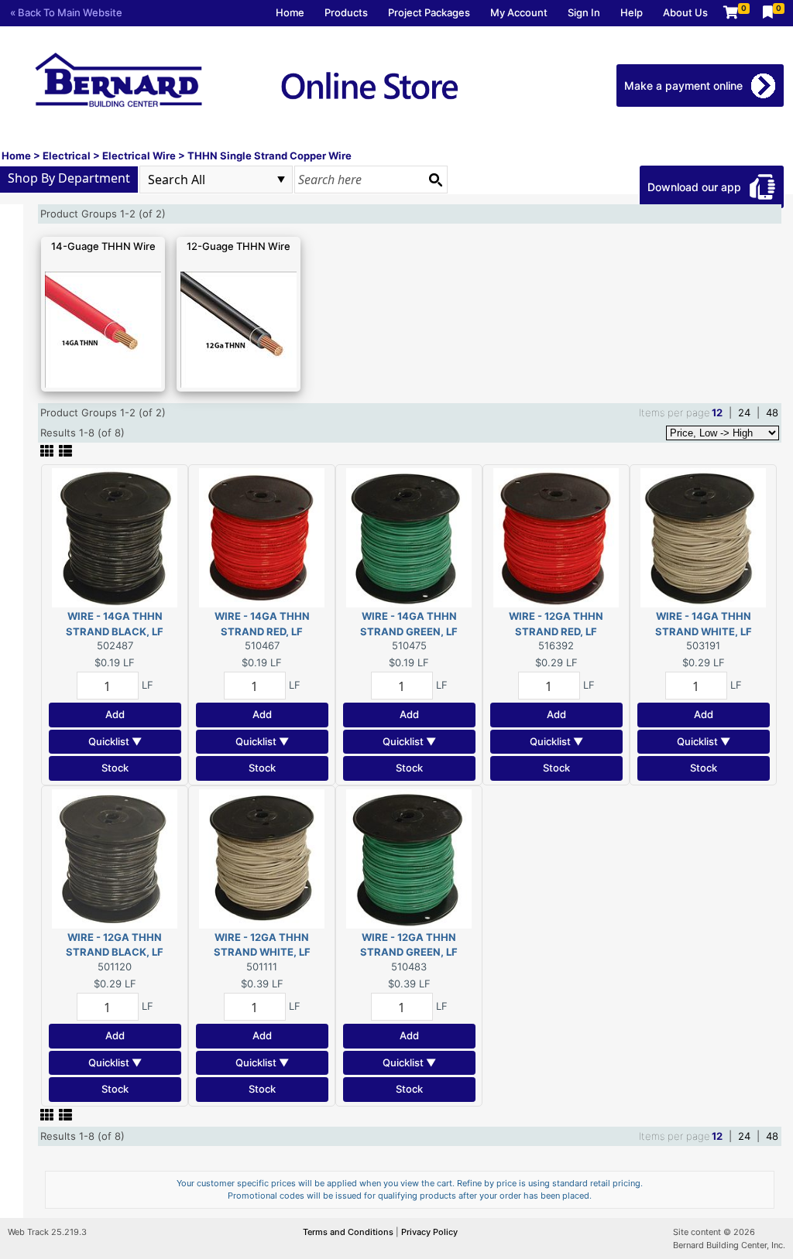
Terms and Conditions (349, 1231)
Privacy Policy (429, 1231)
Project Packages (429, 12)
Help (631, 12)
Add (115, 714)
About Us (685, 12)
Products (346, 12)
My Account (519, 12)
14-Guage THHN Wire (103, 246)
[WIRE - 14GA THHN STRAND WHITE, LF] (703, 537)
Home (290, 12)
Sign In (584, 12)
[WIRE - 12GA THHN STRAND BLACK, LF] (114, 857)
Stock (115, 767)
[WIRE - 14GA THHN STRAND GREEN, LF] (409, 537)
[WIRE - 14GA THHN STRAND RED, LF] (261, 537)
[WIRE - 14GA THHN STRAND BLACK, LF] (114, 537)
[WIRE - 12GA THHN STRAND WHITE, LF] (261, 857)
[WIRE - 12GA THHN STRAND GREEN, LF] (409, 857)
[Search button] (435, 179)
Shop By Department (69, 177)
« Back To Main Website (66, 12)
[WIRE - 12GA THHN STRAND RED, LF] (556, 537)
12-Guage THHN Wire (238, 246)
